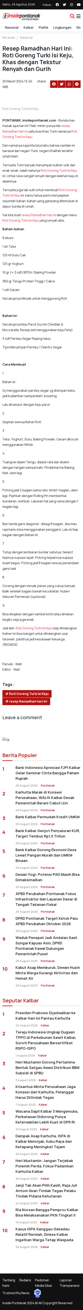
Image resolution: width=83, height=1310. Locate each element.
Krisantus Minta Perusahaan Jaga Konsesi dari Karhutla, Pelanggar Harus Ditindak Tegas (46, 1092)
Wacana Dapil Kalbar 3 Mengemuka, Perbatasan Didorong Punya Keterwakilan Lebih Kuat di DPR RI (47, 1116)
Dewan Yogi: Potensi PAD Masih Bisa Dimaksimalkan (48, 877)
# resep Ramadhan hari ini (26, 701)
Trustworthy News (16, 1293)
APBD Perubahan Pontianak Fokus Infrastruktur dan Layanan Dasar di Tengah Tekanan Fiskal (46, 899)
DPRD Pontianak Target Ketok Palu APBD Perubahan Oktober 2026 (47, 921)
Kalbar (29, 27)
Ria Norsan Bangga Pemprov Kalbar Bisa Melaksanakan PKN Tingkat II (47, 1212)
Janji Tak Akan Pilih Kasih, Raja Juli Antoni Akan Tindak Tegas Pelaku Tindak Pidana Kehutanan (46, 1190)
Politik (43, 27)
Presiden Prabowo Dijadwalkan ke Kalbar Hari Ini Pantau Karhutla (46, 1015)
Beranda (8, 37)
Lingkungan (62, 27)
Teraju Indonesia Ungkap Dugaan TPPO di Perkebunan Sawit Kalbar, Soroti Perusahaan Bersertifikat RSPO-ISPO (46, 1040)
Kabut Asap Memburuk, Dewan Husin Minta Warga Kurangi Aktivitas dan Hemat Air (48, 973)
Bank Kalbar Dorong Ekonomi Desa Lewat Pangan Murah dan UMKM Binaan (46, 855)
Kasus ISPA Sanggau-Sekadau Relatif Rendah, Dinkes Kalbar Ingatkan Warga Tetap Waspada (44, 1234)
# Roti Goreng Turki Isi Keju (27, 694)
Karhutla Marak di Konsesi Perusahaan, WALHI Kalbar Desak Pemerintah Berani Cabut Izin (45, 797)
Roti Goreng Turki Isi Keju (59, 170)
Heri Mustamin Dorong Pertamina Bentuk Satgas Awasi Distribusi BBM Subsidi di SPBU (47, 1067)
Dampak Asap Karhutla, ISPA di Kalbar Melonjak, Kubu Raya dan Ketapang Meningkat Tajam (44, 1141)
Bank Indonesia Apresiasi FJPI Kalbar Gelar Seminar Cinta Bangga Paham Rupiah (48, 773)
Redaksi (25, 1280)
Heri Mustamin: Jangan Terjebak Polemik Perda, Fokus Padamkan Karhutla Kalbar (45, 1166)
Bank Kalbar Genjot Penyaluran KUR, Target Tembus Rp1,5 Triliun (48, 833)
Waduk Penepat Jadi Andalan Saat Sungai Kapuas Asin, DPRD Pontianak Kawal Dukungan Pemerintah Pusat (46, 945)
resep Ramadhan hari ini (38, 215)
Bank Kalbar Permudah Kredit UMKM (48, 816)
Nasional (12, 27)
